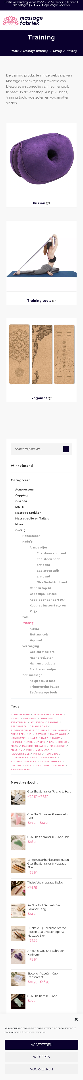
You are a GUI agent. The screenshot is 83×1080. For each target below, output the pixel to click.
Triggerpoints (50, 761)
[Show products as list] (11, 117)
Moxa (19, 524)
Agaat (15, 718)
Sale (25, 617)
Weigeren (41, 1057)
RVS (34, 757)
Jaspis (41, 742)
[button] (76, 1019)
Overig (57, 51)
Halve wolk (58, 734)
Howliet (17, 742)
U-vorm (16, 765)
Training (27, 623)
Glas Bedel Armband (52, 582)
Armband (47, 718)
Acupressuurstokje (48, 714)
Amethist (30, 718)
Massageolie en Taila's (32, 518)
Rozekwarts (19, 757)
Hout (56, 738)
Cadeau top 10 (40, 588)
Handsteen (19, 738)
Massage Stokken (28, 512)
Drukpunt (60, 730)
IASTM (20, 507)
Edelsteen (18, 734)
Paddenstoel (20, 754)
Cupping (21, 495)
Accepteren (41, 1045)
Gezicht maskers (42, 652)
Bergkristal (19, 726)
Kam (52, 742)
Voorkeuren (41, 1069)
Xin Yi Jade (42, 765)
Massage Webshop (35, 51)
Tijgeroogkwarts (23, 761)
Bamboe (53, 722)
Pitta (37, 754)
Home (15, 51)
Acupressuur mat (42, 681)
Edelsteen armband (51, 553)
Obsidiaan (43, 750)
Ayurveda (37, 722)
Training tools (39, 300)
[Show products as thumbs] (7, 117)
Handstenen (31, 536)
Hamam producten (43, 663)
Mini (29, 750)
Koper (62, 742)
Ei (30, 734)
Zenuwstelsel (21, 769)
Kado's (27, 541)
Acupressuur (24, 489)
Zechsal (59, 765)
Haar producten (41, 657)
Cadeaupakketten (43, 594)
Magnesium (57, 746)
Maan (14, 746)
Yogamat (39, 398)
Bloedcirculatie (22, 730)
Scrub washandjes (43, 669)
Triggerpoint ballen (44, 686)
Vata (28, 765)
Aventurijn (19, 722)
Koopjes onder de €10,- (47, 599)
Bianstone (39, 726)
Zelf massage (32, 675)
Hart (44, 738)
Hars (34, 738)
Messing (16, 750)
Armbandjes (39, 547)
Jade (30, 742)
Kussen (39, 203)
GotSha (40, 734)
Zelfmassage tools (44, 692)
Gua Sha (21, 501)
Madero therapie (34, 746)
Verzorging (30, 646)
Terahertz (48, 757)
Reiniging (51, 754)
